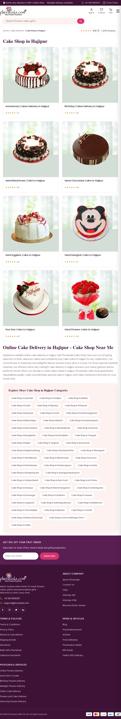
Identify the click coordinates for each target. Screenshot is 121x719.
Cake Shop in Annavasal (78, 443)
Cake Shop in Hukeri (21, 525)
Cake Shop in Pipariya (47, 405)
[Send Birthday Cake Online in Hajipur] (90, 75)
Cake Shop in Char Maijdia (24, 510)
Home (6, 30)
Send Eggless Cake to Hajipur (22, 255)
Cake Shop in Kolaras (87, 428)
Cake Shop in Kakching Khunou (56, 502)
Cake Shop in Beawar (54, 510)
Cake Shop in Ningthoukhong (25, 450)
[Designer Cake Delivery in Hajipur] (90, 224)
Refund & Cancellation (11, 634)
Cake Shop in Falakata (53, 495)
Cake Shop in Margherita (23, 435)
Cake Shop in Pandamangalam (81, 413)
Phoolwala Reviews (72, 629)
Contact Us (68, 584)
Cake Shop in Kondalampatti (83, 420)
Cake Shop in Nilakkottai (90, 502)
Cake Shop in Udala (87, 465)
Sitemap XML (69, 595)
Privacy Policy (7, 629)
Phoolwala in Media (72, 645)
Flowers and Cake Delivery (13, 696)
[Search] (80, 21)
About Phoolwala (71, 579)
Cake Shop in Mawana (22, 413)
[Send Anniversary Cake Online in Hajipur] (31, 75)
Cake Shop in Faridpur (50, 398)
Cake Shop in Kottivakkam (55, 435)
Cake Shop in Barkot (53, 420)
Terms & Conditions (10, 624)
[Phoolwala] (29, 577)
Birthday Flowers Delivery (12, 681)
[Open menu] (118, 11)
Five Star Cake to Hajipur (20, 329)
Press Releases (70, 639)
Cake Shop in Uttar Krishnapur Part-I (67, 517)
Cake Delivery (17, 30)
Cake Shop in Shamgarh (92, 450)
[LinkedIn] (23, 609)
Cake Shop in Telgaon (48, 443)
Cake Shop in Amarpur (22, 487)
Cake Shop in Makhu (78, 398)
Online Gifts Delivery (73, 655)
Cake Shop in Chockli (81, 510)
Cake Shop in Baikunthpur (23, 420)
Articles (66, 634)
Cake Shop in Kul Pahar (85, 480)
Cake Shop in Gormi (49, 413)
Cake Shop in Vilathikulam (24, 457)
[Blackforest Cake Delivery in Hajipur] (31, 149)
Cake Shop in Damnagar (23, 495)
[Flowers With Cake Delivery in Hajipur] (90, 298)
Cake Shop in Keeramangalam (55, 487)
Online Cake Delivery (10, 691)
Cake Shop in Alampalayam (25, 472)
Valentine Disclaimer (10, 655)
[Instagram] (9, 609)
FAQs (65, 590)
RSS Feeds (68, 650)
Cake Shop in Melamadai (56, 457)
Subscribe (49, 556)
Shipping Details (8, 639)
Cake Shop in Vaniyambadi (24, 480)
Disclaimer (5, 645)
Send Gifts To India (9, 675)
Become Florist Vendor (74, 605)
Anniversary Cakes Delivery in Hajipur (27, 106)
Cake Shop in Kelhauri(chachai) (26, 517)
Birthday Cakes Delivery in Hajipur (84, 106)
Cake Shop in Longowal (22, 502)
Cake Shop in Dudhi (20, 405)
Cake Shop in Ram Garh (56, 480)
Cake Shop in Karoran (86, 457)
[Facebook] (2, 609)
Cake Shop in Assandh (22, 398)
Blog (65, 624)
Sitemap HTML (70, 600)
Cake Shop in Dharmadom (24, 428)
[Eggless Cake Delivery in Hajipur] (31, 224)
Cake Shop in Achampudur (90, 487)
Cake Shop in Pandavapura (57, 465)
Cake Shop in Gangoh (85, 435)
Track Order (112, 2)
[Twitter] (16, 609)
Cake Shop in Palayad (76, 405)
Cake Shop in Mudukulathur (60, 450)
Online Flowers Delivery (11, 670)
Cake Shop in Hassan (81, 495)
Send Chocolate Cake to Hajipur (84, 180)
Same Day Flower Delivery (13, 701)
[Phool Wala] (42, 11)
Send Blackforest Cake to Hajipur (25, 180)
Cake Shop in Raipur (21, 443)
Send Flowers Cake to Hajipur (82, 329)
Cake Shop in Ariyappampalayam (63, 472)
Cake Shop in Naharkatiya (24, 465)
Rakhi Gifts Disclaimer (11, 650)
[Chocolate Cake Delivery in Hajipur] (90, 149)
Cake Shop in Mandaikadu (57, 428)
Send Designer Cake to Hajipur (83, 255)
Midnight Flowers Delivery (12, 686)
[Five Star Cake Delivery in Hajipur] (31, 298)
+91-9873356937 (92, 2)
